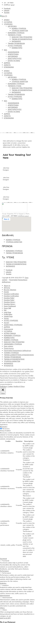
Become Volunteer (10, 290)
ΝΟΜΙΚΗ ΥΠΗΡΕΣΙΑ (19, 28)
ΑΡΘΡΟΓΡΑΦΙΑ (13, 54)
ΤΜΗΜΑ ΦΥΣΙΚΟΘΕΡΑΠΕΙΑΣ (22, 39)
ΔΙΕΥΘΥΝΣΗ (12, 26)
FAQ (5, 310)
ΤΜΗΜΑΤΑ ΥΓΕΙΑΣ (14, 35)
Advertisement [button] (5, 595)
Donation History (9, 302)
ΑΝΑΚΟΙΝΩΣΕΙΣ (13, 52)
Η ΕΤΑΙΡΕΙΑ (8, 22)
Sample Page (8, 316)
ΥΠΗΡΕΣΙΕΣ (8, 24)
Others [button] (2, 608)
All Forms (7, 287)
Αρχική (6, 322)
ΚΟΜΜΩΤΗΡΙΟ (17, 48)
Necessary (6, 428)
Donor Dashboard (10, 306)
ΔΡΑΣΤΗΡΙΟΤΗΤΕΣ (14, 58)
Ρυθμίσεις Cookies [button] (6, 386)
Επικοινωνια (8, 329)
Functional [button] (3, 558)
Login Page (7, 312)
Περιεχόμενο (9, 348)
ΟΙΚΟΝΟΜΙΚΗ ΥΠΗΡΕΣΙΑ (13, 344)
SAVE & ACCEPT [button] (5, 618)
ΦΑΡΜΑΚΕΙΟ (16, 41)
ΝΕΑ (5, 50)
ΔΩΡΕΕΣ (7, 63)
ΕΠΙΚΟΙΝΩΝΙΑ (9, 67)
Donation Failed (9, 298)
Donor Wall (7, 308)
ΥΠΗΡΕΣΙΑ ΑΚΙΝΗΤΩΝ (20, 30)
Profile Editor (8, 314)
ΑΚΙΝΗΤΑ (7, 65)
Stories (6, 318)
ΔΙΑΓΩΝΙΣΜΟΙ (13, 56)
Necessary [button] (3, 426)
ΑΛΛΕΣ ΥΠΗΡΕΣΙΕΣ (15, 45)
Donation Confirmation (11, 294)
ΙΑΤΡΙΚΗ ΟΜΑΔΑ (10, 333)
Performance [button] (4, 571)
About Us (7, 285)
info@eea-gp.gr (23, 216)
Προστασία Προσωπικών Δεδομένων (17, 350)
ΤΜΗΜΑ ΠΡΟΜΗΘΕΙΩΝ (16, 43)
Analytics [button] (3, 583)
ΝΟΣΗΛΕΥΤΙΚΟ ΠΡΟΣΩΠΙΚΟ (22, 37)
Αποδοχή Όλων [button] (19, 386)
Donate (6, 292)
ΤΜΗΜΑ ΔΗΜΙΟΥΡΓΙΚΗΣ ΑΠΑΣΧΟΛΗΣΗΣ (19, 355)
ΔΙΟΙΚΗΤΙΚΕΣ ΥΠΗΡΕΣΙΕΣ (13, 325)
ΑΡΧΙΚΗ (6, 20)
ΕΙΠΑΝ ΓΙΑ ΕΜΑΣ (14, 60)
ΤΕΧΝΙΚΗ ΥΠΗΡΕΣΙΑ (11, 352)
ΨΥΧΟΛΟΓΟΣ (8, 365)
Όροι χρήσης (8, 346)
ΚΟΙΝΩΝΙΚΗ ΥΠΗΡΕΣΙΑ (16, 33)
